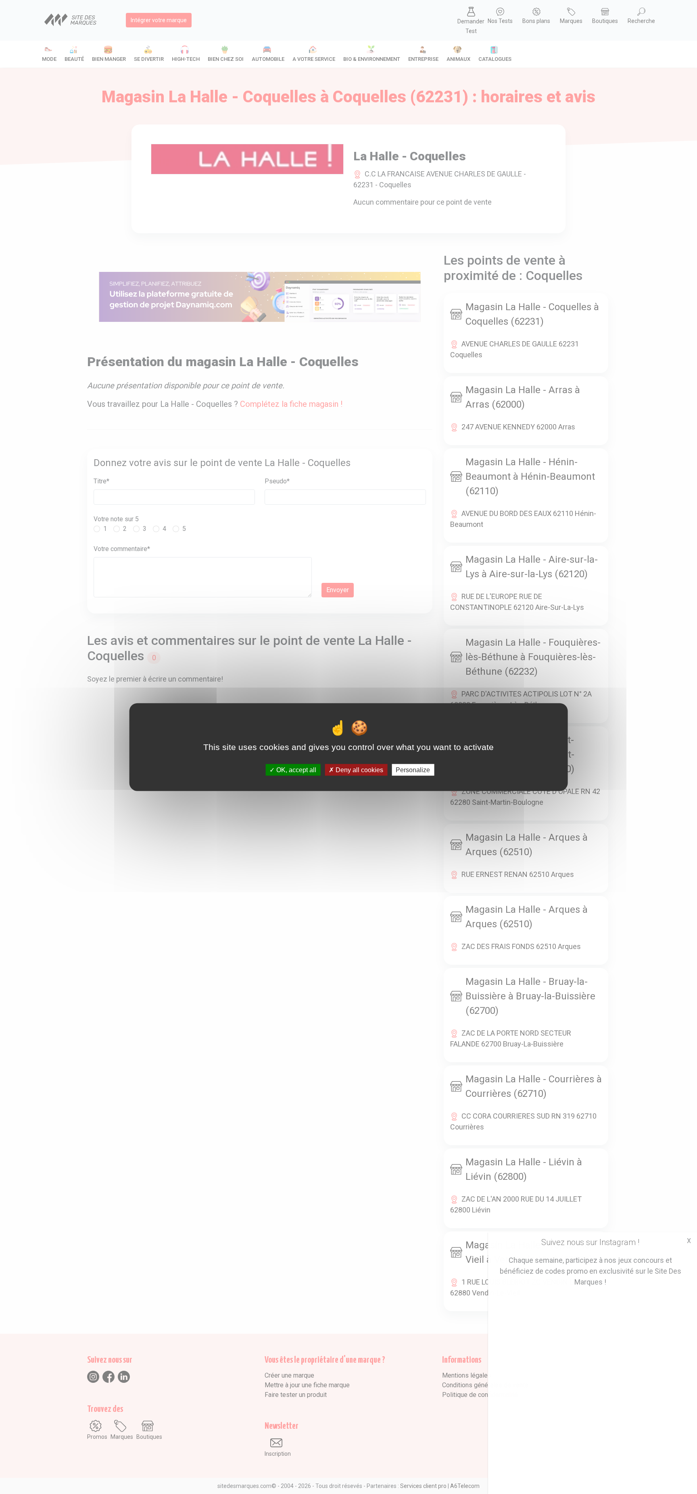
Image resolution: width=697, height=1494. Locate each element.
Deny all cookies (358, 770)
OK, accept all (295, 770)
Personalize (413, 770)
